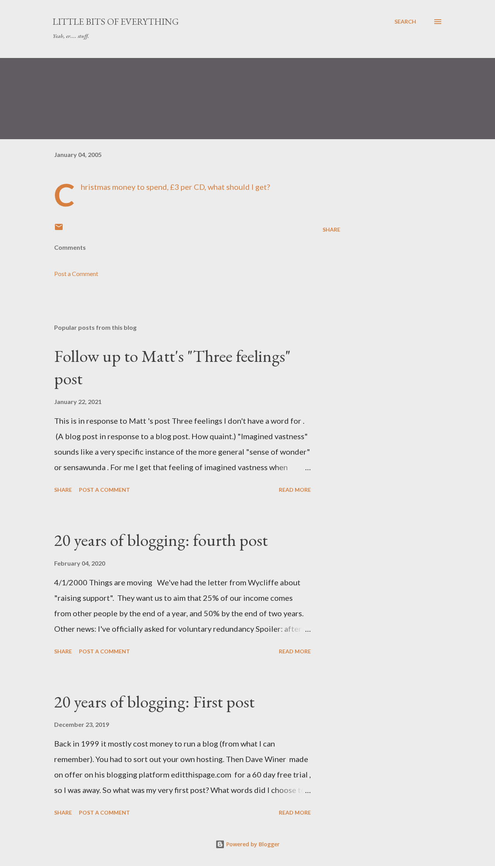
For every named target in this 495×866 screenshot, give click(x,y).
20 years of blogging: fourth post (161, 540)
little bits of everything (116, 21)
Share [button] (331, 229)
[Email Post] (58, 229)
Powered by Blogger (252, 844)
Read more (295, 489)
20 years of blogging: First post (154, 701)
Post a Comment (76, 273)
